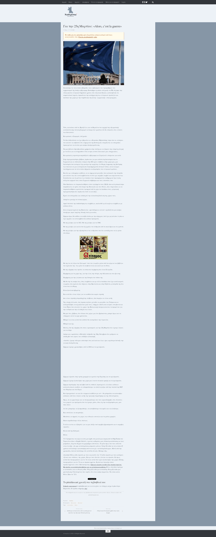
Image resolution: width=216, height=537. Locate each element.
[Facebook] (142, 2)
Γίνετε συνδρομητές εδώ (87, 37)
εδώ (85, 488)
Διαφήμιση (85, 2)
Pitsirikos (71, 500)
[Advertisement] (93, 112)
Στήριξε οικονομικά (70, 486)
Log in (123, 2)
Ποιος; (70, 2)
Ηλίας (76, 505)
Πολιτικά (80, 503)
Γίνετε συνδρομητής (97, 2)
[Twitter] (146, 2)
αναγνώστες (70, 505)
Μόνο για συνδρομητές (112, 2)
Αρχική (64, 2)
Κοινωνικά (73, 503)
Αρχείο (77, 2)
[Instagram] (144, 2)
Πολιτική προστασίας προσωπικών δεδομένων (108, 528)
